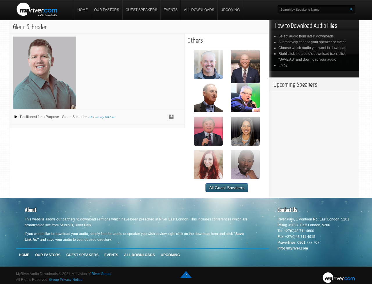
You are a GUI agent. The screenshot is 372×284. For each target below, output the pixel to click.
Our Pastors (106, 10)
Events (171, 10)
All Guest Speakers (226, 187)
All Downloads (199, 10)
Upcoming (230, 10)
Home (82, 10)
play (16, 117)
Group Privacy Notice (66, 280)
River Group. (102, 274)
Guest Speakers (141, 10)
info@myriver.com (293, 248)
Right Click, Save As (171, 117)
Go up (186, 274)
